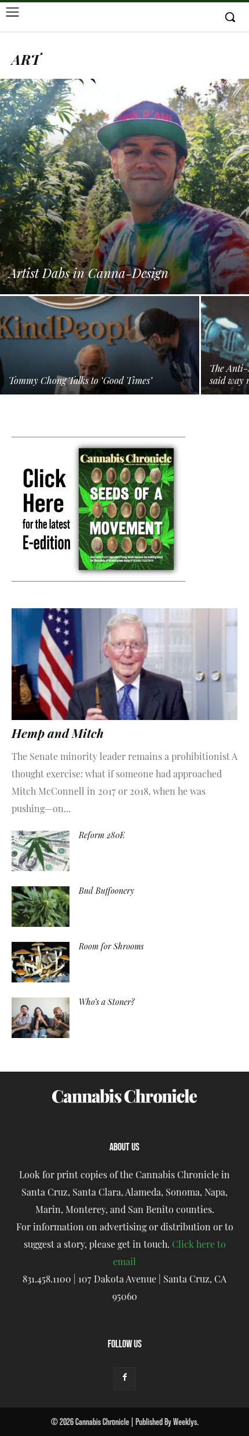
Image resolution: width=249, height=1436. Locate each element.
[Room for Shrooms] (40, 962)
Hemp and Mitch (58, 735)
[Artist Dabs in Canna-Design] (124, 186)
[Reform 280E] (40, 851)
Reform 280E (102, 836)
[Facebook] (124, 1378)
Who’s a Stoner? (106, 1003)
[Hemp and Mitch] (124, 664)
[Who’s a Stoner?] (40, 1017)
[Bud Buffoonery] (40, 906)
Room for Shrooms (111, 947)
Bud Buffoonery (106, 891)
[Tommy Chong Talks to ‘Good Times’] (99, 370)
